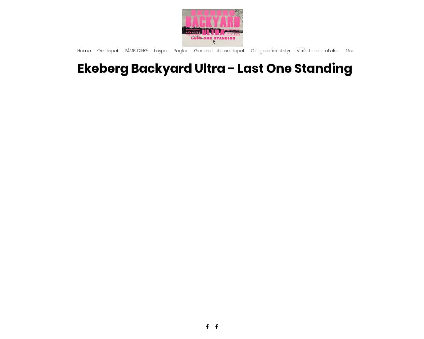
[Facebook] (207, 326)
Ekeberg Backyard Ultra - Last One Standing (215, 68)
